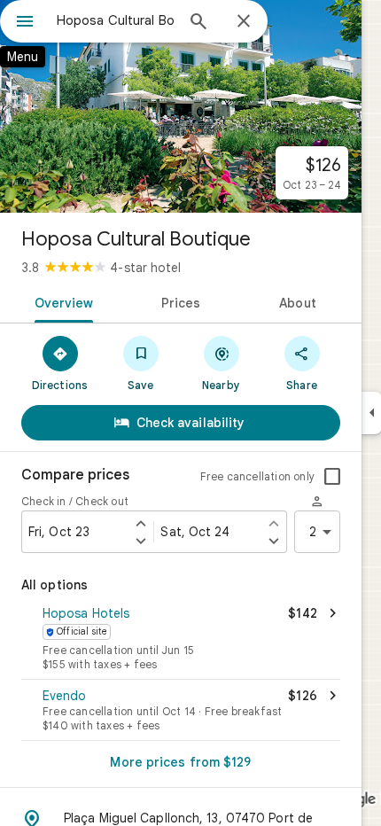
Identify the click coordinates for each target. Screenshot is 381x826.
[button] (180, 640)
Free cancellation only (257, 476)
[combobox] (115, 20)
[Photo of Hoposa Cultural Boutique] (181, 106)
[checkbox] (332, 476)
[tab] (61, 301)
